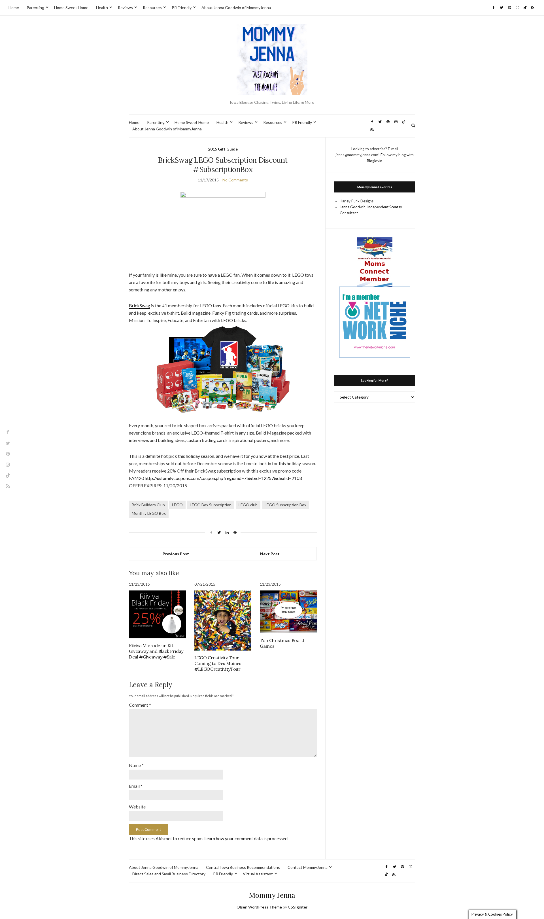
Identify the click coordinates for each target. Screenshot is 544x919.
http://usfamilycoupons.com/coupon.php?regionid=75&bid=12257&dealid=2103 (223, 478)
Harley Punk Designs (356, 201)
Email (136, 786)
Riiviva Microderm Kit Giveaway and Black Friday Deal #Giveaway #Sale (156, 651)
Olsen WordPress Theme (259, 907)
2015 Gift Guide (223, 149)
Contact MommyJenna (308, 867)
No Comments (235, 179)
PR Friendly (182, 7)
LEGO (177, 504)
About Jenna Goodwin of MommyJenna (236, 7)
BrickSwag (139, 305)
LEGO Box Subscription (210, 504)
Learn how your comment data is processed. (246, 838)
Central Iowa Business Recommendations (243, 867)
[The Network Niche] (374, 321)
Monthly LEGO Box (149, 513)
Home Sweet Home (71, 7)
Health (102, 7)
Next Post (270, 553)
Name (136, 765)
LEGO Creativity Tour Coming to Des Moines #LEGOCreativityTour (217, 663)
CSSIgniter (297, 907)
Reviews (125, 7)
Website (137, 806)
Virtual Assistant (258, 873)
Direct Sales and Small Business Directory (168, 873)
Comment (140, 705)
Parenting (35, 7)
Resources (152, 7)
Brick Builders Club (148, 504)
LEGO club (248, 504)
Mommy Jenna (272, 895)
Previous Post (176, 553)
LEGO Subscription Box (285, 504)
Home (13, 7)
